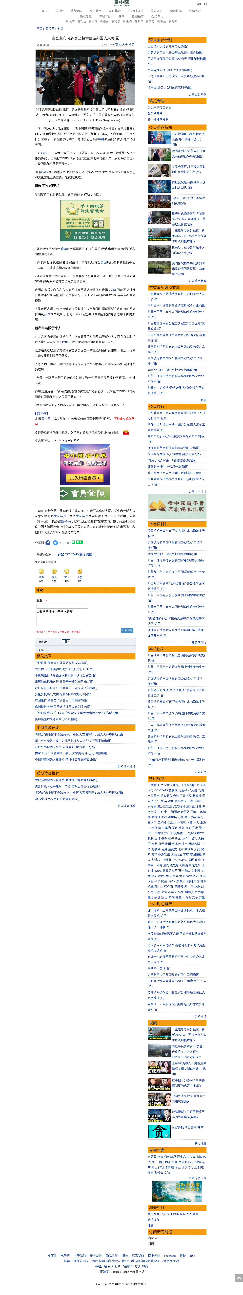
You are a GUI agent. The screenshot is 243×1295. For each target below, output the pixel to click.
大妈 (197, 849)
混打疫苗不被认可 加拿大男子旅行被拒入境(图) (66, 688)
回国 (203, 876)
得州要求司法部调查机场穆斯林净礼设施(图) (177, 305)
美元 (178, 838)
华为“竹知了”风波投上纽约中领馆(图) (172, 370)
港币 (168, 843)
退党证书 (157, 1261)
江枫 (184, 1167)
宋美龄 (179, 886)
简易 (173, 1156)
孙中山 (158, 886)
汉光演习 (179, 806)
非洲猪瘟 (164, 854)
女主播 (196, 870)
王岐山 (194, 811)
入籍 (151, 881)
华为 (168, 827)
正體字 (104, 1271)
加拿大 (199, 833)
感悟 (151, 897)
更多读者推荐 (126, 806)
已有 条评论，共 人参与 (55, 611)
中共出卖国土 (196, 801)
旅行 (45, 172)
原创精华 (138, 16)
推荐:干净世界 (73, 1261)
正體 (199, 4)
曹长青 (158, 1172)
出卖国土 (154, 795)
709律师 (166, 860)
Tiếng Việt (128, 1271)
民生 (164, 881)
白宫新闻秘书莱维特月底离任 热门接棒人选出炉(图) (188, 139)
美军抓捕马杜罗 (158, 119)
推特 (183, 1255)
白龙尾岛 (195, 865)
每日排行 (115, 11)
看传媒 (135, 1261)
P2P (180, 854)
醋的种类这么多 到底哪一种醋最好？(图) (174, 473)
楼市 (184, 843)
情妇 (161, 827)
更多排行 (200, 1016)
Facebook (170, 1255)
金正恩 (185, 811)
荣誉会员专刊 (160, 40)
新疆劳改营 (170, 870)
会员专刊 (157, 16)
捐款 (125, 1255)
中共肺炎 (154, 785)
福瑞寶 (145, 1261)
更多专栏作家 (197, 1178)
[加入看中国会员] (85, 484)
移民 (161, 876)
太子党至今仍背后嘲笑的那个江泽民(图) (174, 974)
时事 (61, 28)
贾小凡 (181, 1156)
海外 (172, 881)
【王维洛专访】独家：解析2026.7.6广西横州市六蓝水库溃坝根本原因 (189, 236)
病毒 (102, 139)
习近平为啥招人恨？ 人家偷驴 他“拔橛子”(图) (65, 747)
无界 (176, 1261)
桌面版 (52, 1255)
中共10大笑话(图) (159, 968)
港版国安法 (164, 806)
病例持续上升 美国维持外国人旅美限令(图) (63, 706)
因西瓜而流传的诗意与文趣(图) (168, 46)
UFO (160, 811)
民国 (197, 881)
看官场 (81, 21)
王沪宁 (152, 822)
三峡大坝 (186, 795)
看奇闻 (172, 21)
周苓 (168, 1162)
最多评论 (156, 11)
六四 (201, 790)
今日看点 (95, 11)
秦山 (154, 1167)
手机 (157, 897)
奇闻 (172, 897)
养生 (202, 897)
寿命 (188, 897)
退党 (199, 806)
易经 (181, 892)
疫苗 (64, 249)
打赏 (115, 44)
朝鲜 (191, 833)
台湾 (164, 849)
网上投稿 (154, 1255)
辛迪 (167, 1172)
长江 (157, 801)
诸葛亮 (172, 892)
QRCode (65, 542)
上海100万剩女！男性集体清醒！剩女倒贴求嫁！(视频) (189, 1069)
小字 (131, 44)
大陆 (174, 854)
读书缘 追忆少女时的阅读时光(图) (57, 799)
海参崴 (155, 849)
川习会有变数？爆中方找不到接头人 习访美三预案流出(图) (73, 740)
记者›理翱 (41, 413)
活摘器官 (166, 795)
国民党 (190, 806)
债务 (164, 838)
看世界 (138, 21)
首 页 (45, 11)
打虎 (188, 827)
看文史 (150, 21)
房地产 (176, 843)
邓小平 (188, 886)
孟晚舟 (155, 817)
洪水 (171, 801)
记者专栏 (195, 11)
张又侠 (192, 790)
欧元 (154, 843)
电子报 (65, 1255)
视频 (121, 16)
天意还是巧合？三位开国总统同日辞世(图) (175, 52)
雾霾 (186, 854)
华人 (154, 876)
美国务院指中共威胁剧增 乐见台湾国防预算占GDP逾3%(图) (188, 269)
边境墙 (172, 817)
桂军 (203, 881)
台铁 (176, 795)
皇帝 (164, 892)
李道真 (191, 1156)
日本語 (140, 1271)
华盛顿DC (127, 1266)
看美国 (93, 21)
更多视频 (200, 1143)
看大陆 (70, 21)
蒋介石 (169, 886)
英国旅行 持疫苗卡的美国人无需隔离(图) (61, 700)
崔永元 (171, 822)
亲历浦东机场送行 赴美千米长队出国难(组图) (64, 681)
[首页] (121, 5)
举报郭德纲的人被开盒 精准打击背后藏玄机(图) (66, 759)
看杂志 (116, 1261)
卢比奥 (201, 785)
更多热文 (200, 772)
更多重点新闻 (197, 281)
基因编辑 (196, 854)
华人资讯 (166, 1214)
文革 (195, 897)
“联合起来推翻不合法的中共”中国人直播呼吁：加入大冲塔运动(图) (79, 734)
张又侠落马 (155, 113)
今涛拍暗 (163, 1156)
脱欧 (151, 838)
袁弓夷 (152, 806)
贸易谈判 (197, 817)
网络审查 (195, 860)
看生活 (161, 21)
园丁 (191, 1162)
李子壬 (192, 1167)
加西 (145, 1266)
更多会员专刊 (197, 94)
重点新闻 (76, 11)
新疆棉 (197, 795)
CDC (114, 289)
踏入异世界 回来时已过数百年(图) (170, 70)
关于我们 (80, 1255)
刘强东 (188, 849)
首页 (39, 28)
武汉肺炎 (172, 785)
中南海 (181, 822)
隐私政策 (112, 1255)
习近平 (182, 790)
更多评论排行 (126, 766)
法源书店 (105, 1261)
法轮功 (183, 860)
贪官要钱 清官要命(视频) (188, 1127)
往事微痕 (181, 801)
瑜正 (178, 1167)
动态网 (167, 1261)
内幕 (190, 822)
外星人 (180, 897)
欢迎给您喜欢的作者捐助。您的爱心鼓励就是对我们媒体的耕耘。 (78, 432)
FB (185, 833)
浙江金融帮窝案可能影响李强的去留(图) (174, 448)
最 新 (59, 11)
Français (116, 1271)
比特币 (186, 838)
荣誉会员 (60, 516)
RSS (192, 1255)
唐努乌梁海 (170, 865)
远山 (154, 1162)
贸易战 (173, 790)
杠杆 (171, 838)
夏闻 (161, 1162)
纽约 (118, 1266)
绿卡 (157, 881)
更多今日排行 (197, 491)
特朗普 (191, 785)
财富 (198, 843)
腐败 (175, 827)
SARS (158, 870)
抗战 (151, 886)
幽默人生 (191, 892)
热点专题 (86, 16)
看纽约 (127, 21)
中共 (167, 811)
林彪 (197, 886)
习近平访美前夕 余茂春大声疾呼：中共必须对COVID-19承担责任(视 (188, 1052)
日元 (161, 843)
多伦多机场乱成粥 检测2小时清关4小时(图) (63, 694)
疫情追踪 (154, 1219)
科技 (183, 1214)
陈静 (175, 1162)
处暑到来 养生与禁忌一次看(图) (168, 466)
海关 (182, 876)
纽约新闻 (193, 1214)
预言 (164, 897)
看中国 (46, 418)
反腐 (181, 827)
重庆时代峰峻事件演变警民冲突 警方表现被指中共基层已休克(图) (188, 219)
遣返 (189, 876)
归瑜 (199, 1156)
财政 (191, 843)
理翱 (151, 1225)
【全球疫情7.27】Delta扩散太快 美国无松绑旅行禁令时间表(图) (76, 713)
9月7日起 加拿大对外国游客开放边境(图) (61, 663)
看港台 (104, 21)
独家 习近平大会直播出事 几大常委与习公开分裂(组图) (71, 753)
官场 (195, 827)
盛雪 (198, 1162)
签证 (196, 876)
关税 (164, 817)
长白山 (183, 865)
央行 (157, 838)
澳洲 (190, 881)
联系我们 (138, 1255)
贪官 (154, 827)
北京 (181, 849)
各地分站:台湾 (104, 1266)
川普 (183, 785)
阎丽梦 (175, 811)
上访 (175, 860)
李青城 (169, 1167)
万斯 (181, 817)
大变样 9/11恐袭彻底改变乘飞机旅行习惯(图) (64, 669)
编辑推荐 (176, 11)
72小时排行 (135, 11)
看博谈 (115, 21)
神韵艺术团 (90, 1261)
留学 (176, 876)
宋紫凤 (152, 1156)
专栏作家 (105, 16)
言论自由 (184, 870)
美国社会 (154, 1214)
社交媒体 (177, 833)
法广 (167, 833)
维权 (157, 860)
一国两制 (157, 833)
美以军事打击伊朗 (159, 107)
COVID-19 (47, 153)
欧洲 (138, 1266)
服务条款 (96, 1255)
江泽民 (161, 822)
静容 (161, 1167)
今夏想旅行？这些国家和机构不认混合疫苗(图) (65, 675)
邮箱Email (153, 1238)
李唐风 (183, 1162)
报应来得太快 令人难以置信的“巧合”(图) (174, 454)
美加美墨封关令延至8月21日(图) (56, 719)
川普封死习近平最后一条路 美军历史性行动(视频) (67, 786)
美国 (104, 262)
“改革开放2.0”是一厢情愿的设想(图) (171, 460)
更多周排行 (199, 642)
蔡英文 (172, 849)
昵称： (42, 600)
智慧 (201, 892)
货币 (194, 838)
